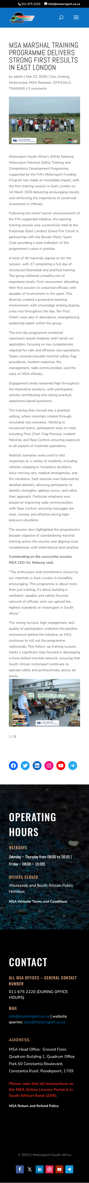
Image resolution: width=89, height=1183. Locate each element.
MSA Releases (40, 82)
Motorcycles (18, 82)
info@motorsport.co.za (29, 1016)
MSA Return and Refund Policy (34, 1106)
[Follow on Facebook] (20, 1169)
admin (18, 76)
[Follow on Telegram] (69, 1169)
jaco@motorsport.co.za (44, 1022)
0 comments (37, 88)
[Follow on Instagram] (49, 1169)
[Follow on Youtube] (59, 1169)
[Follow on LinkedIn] (40, 1169)
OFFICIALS (62, 82)
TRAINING (17, 88)
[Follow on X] (30, 1169)
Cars (52, 76)
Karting (63, 76)
